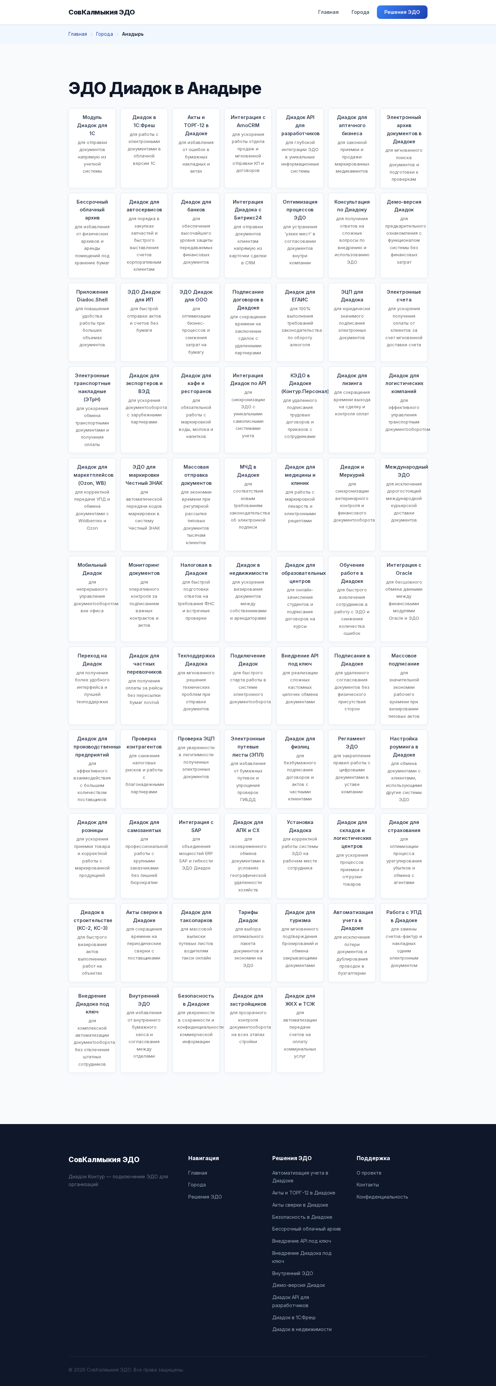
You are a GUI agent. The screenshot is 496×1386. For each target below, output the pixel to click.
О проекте (369, 1173)
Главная (328, 12)
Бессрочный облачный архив (306, 1229)
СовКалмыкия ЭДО (101, 12)
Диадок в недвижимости (302, 1329)
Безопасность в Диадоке (302, 1217)
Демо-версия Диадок (298, 1285)
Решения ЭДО (402, 12)
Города (360, 12)
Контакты (368, 1184)
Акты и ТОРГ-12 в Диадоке (303, 1193)
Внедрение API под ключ (301, 1241)
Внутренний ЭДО (292, 1273)
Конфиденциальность (382, 1197)
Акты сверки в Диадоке (300, 1205)
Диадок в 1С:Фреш (293, 1317)
